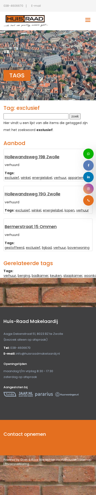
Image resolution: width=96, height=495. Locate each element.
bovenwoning (78, 247)
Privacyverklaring (17, 464)
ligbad (47, 247)
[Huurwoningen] (67, 394)
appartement (79, 177)
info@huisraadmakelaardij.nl (38, 353)
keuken (56, 275)
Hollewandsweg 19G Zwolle (32, 194)
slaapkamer (72, 275)
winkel (26, 177)
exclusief (12, 177)
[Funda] (9, 394)
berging (24, 275)
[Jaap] (26, 394)
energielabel (42, 177)
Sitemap (85, 460)
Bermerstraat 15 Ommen (31, 226)
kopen (70, 210)
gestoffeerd (14, 247)
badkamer (40, 275)
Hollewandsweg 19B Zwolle (32, 157)
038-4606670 (13, 6)
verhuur (60, 177)
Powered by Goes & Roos (20, 460)
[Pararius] (44, 394)
